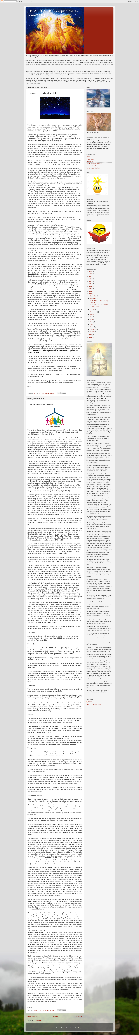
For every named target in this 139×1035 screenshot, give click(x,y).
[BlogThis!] (60, 393)
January (92, 331)
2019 (90, 289)
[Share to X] (61, 393)
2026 (90, 271)
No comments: (49, 393)
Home (55, 1017)
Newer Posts (32, 1017)
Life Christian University (94, 166)
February (93, 329)
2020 (90, 286)
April (91, 324)
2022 (90, 281)
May (91, 322)
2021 (90, 284)
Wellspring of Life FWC (93, 168)
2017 (90, 294)
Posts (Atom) (39, 1020)
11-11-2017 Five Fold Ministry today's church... (99, 305)
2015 (90, 337)
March (92, 327)
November (93, 298)
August (92, 314)
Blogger (80, 1028)
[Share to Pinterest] (65, 393)
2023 (90, 279)
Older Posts (77, 1017)
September (93, 312)
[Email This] (58, 393)
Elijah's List (90, 161)
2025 (90, 274)
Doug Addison (91, 159)
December (93, 296)
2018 (90, 291)
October (92, 309)
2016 (90, 335)
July (91, 317)
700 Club (89, 157)
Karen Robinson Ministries (94, 163)
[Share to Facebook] (63, 393)
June (91, 319)
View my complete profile (94, 704)
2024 (90, 276)
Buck (90, 701)
